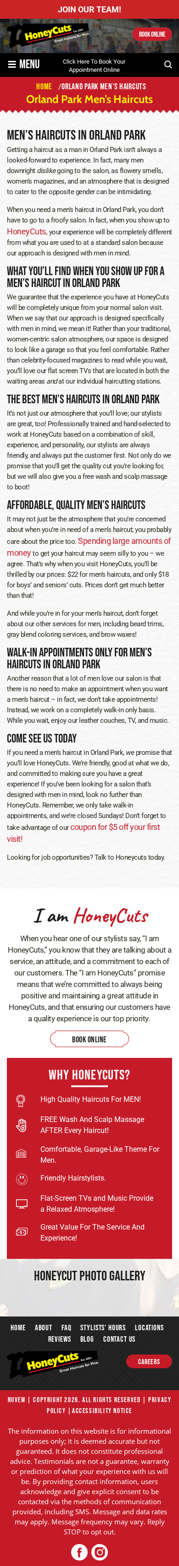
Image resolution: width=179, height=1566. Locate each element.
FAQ (67, 1328)
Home (18, 1328)
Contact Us (119, 1339)
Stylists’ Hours (103, 1328)
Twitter (99, 1552)
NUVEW (17, 1400)
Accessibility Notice (102, 1411)
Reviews (59, 1339)
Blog (87, 1339)
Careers (149, 1362)
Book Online (152, 34)
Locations (149, 1328)
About (43, 1328)
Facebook (80, 1552)
